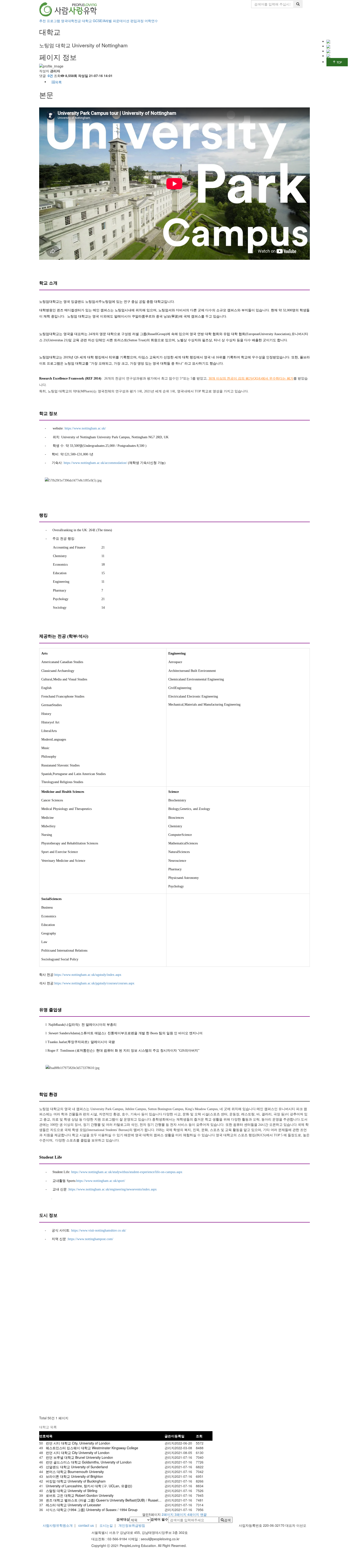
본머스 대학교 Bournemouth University (75, 1471)
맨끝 (203, 1514)
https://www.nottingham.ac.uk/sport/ (100, 1181)
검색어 (159, 1519)
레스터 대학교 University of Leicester (73, 1504)
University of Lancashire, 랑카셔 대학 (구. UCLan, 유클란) (89, 1485)
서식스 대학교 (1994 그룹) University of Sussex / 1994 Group (91, 1509)
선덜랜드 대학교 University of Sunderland (77, 1466)
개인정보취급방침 (131, 1525)
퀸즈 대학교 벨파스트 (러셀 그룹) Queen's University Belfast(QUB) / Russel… (103, 1500)
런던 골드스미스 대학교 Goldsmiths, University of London (89, 1462)
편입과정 (137, 20)
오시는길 (106, 1525)
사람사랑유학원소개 (58, 1525)
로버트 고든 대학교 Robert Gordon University (79, 1495)
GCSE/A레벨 (102, 20)
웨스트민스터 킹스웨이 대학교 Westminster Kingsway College (92, 1447)
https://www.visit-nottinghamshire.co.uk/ (98, 1230)
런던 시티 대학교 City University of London (77, 1452)
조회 (199, 1436)
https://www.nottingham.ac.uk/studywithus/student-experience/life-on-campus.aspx (126, 1172)
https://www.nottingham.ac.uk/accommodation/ (95, 463)
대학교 (87, 20)
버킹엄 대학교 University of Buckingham (76, 1481)
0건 (50, 75)
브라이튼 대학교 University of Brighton (74, 1476)
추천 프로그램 (49, 20)
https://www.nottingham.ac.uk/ (85, 428)
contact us (86, 1525)
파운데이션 (121, 20)
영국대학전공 (71, 20)
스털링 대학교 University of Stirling (71, 1490)
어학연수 (151, 20)
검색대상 (123, 1519)
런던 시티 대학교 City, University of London (78, 1443)
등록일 (179, 1436)
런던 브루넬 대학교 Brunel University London (79, 1457)
